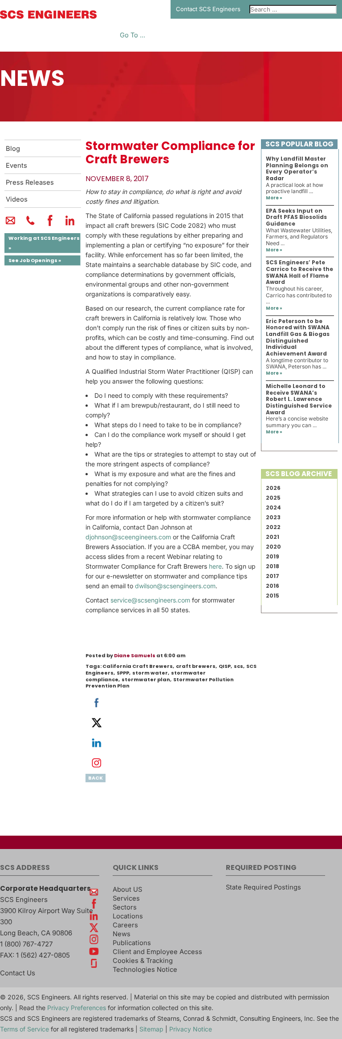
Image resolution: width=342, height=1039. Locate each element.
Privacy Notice (190, 1029)
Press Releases (30, 182)
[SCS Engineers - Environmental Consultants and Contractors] (48, 16)
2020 (273, 546)
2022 (273, 527)
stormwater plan (146, 679)
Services (126, 898)
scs (238, 666)
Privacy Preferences (76, 1007)
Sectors (125, 907)
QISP (225, 666)
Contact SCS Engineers (208, 8)
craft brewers (196, 666)
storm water (150, 672)
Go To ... (132, 35)
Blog (13, 149)
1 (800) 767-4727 (26, 944)
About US (127, 889)
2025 (273, 497)
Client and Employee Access (157, 952)
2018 (272, 566)
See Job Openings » (34, 260)
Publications (132, 943)
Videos (17, 199)
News (121, 934)
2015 (272, 595)
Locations (128, 916)
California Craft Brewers (137, 666)
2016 (272, 586)
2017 (272, 576)
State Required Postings (263, 887)
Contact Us (17, 973)
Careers (125, 925)
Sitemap (151, 1029)
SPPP (123, 672)
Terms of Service (24, 1029)
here (215, 566)
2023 (273, 517)
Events (16, 166)
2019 (272, 556)
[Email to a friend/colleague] (10, 224)
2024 (273, 507)
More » (274, 197)
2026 (273, 488)
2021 (272, 537)
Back (95, 777)
